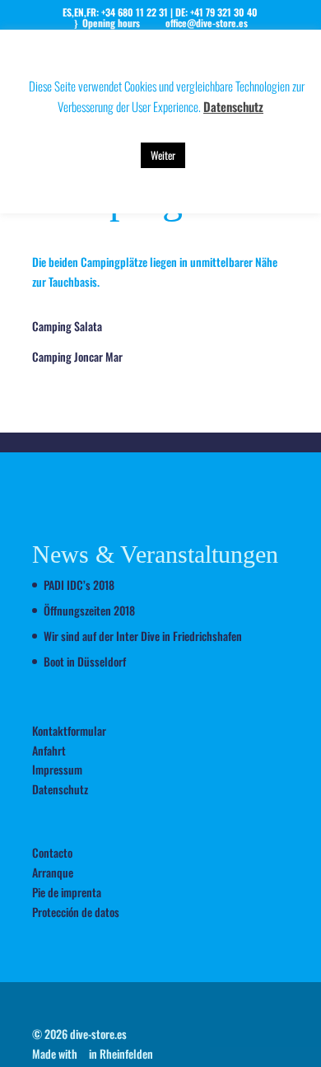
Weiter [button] (163, 155)
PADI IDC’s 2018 (79, 584)
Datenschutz (60, 789)
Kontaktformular (69, 730)
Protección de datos (75, 911)
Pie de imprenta (66, 892)
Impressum (57, 769)
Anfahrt (49, 750)
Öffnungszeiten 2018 (89, 610)
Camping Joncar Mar (77, 356)
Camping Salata (67, 326)
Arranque (52, 872)
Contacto (52, 852)
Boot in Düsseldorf (85, 661)
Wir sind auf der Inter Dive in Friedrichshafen (143, 635)
